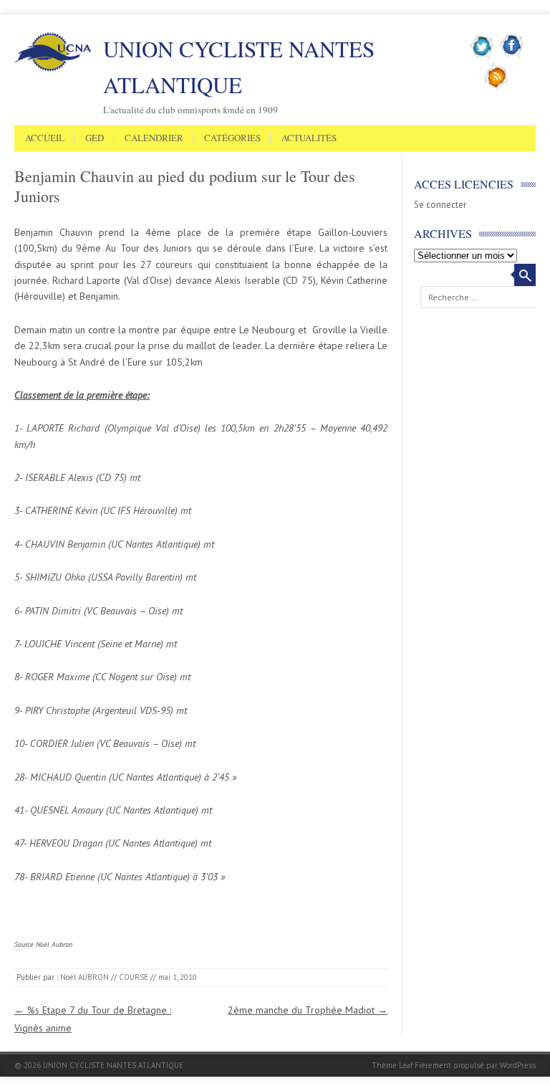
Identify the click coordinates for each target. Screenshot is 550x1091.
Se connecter (440, 205)
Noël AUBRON (84, 977)
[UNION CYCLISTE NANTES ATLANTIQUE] (53, 68)
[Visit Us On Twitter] (482, 56)
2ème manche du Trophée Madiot (307, 1010)
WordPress (518, 1065)
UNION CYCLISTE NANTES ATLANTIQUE (239, 67)
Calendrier (154, 138)
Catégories (232, 138)
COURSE (133, 977)
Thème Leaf (392, 1065)
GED (94, 138)
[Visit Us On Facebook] (511, 56)
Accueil (44, 138)
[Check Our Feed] (496, 86)
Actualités (309, 138)
